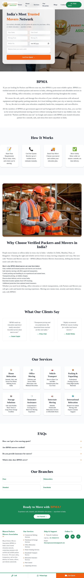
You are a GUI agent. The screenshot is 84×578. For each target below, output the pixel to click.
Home (20, 5)
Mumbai (6, 487)
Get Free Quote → (28, 57)
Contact (63, 5)
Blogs (55, 5)
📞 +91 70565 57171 (72, 4)
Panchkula (47, 487)
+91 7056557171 (54, 538)
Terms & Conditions (52, 535)
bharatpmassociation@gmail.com (54, 543)
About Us (27, 5)
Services (36, 5)
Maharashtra (48, 479)
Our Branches (46, 5)
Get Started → (42, 516)
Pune (4, 479)
